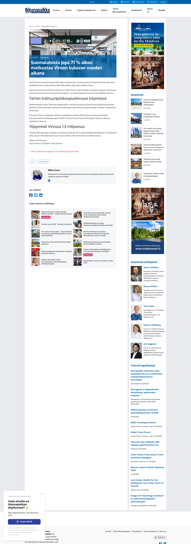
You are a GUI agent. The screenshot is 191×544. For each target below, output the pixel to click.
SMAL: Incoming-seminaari (143, 422)
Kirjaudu (115, 2)
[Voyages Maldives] (147, 39)
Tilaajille (161, 10)
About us (163, 2)
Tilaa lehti (126, 2)
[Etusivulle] (37, 10)
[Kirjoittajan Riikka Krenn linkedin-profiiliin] (49, 180)
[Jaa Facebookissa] (30, 195)
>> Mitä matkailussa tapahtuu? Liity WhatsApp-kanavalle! (54, 151)
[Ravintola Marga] (147, 72)
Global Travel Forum (140, 432)
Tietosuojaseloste (150, 531)
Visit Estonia (43, 161)
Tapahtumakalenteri (86, 10)
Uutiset (68, 10)
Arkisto (104, 10)
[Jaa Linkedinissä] (40, 195)
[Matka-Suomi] (147, 237)
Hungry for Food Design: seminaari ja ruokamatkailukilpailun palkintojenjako (147, 498)
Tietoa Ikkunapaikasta (119, 10)
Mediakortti (153, 2)
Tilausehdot (136, 531)
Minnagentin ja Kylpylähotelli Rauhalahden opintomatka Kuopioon (145, 392)
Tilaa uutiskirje (139, 2)
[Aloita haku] (90, 2)
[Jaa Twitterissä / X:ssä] (35, 195)
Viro (32, 161)
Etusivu (56, 10)
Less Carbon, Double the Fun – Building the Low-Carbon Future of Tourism (147, 483)
